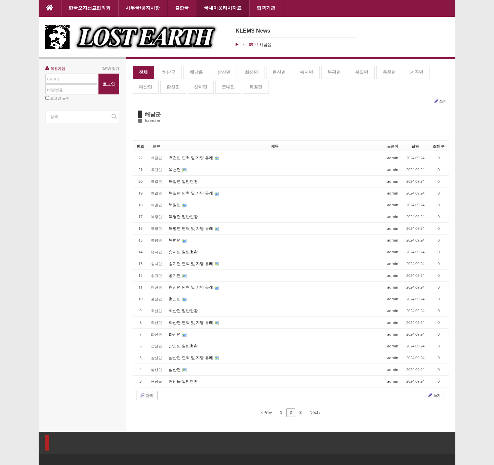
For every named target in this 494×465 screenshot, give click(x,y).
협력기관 (266, 7)
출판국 (182, 7)
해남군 (168, 72)
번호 (140, 146)
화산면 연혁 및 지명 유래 (191, 322)
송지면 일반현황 (183, 252)
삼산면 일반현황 (183, 346)
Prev (267, 412)
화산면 (251, 72)
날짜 (415, 146)
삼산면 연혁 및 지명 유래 (191, 358)
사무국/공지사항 (143, 7)
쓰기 (443, 100)
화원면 (255, 86)
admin (392, 157)
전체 (143, 72)
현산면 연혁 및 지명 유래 (191, 287)
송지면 (306, 72)
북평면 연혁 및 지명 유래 (191, 228)
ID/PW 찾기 (109, 69)
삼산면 (224, 72)
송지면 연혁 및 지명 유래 (191, 263)
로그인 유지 (60, 98)
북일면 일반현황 (183, 181)
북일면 (361, 72)
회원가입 (57, 69)
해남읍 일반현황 (183, 381)
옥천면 (389, 72)
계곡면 (416, 72)
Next (314, 412)
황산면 (173, 86)
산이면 (200, 86)
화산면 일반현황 (183, 310)
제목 (275, 146)
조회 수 (439, 146)
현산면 (279, 72)
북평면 (334, 72)
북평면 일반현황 (183, 216)
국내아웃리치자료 (222, 7)
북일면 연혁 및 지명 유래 (191, 193)
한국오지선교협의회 (90, 7)
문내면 (228, 86)
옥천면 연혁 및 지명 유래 (191, 158)
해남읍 (196, 72)
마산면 (145, 86)
